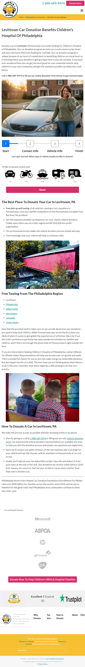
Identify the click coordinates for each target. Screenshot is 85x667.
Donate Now (75, 3)
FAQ (82, 615)
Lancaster (10, 318)
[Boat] (42, 174)
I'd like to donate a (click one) (16, 167)
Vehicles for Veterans (26, 641)
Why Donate (37, 616)
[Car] (10, 174)
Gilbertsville (12, 309)
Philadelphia (12, 304)
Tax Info (49, 616)
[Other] (74, 174)
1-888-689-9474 (38, 438)
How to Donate (59, 616)
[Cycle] (26, 174)
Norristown (11, 313)
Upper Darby (12, 322)
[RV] (58, 174)
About (75, 615)
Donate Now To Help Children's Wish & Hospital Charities (42, 579)
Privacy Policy (42, 664)
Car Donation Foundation (55, 659)
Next (42, 189)
